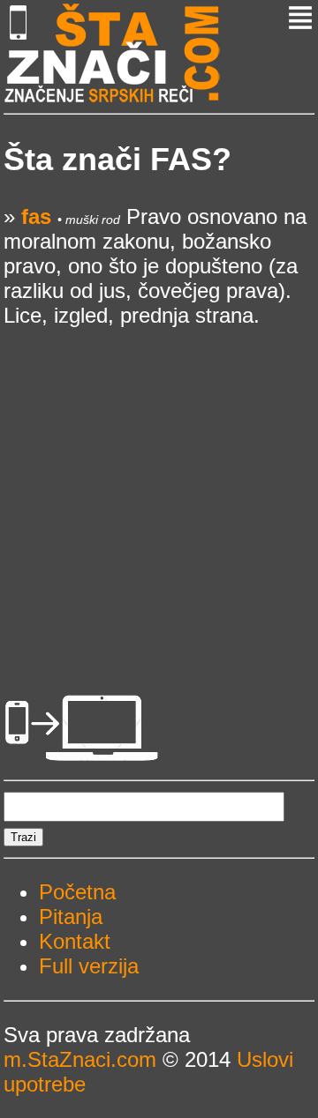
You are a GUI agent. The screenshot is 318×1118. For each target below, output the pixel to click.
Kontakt (74, 941)
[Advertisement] (159, 486)
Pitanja (70, 916)
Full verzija (89, 966)
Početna (77, 892)
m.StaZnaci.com (80, 1059)
